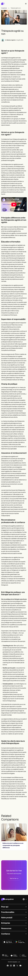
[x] (17, 966)
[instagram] (11, 966)
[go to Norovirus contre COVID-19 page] (14, 832)
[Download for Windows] (20, 942)
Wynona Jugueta (11, 40)
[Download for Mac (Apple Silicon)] (8, 942)
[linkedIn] (14, 966)
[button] (25, 4)
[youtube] (20, 966)
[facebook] (8, 966)
